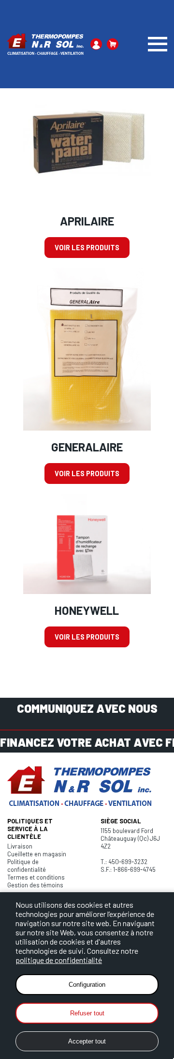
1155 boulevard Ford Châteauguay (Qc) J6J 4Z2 (130, 838)
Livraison (19, 846)
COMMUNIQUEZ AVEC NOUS (87, 708)
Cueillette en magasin (36, 854)
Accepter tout (87, 1041)
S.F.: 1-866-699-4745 (128, 869)
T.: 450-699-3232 (124, 862)
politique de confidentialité (58, 959)
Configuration (87, 984)
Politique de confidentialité (26, 865)
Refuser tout (87, 1013)
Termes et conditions (36, 877)
